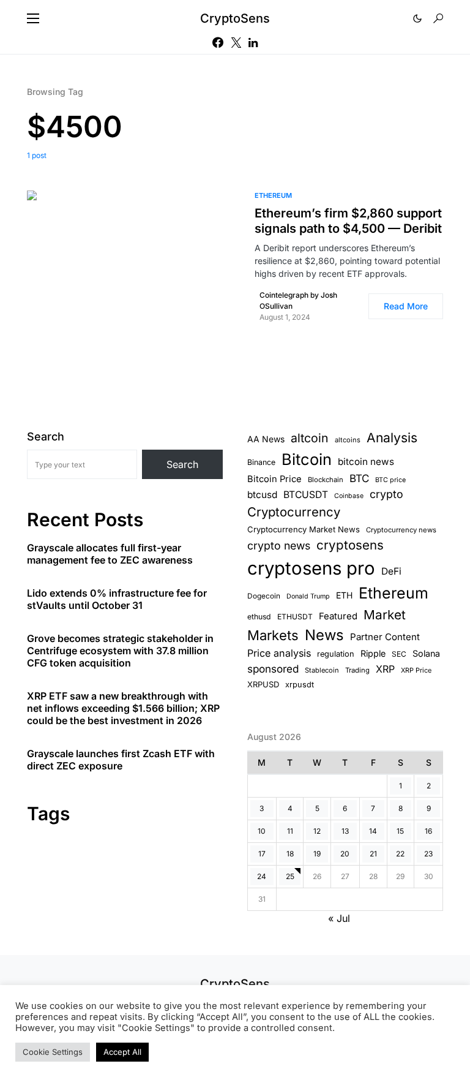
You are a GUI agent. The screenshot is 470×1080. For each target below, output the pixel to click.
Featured (338, 616)
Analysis (392, 437)
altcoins (347, 440)
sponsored (273, 668)
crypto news (278, 545)
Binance (261, 462)
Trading (357, 670)
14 (373, 831)
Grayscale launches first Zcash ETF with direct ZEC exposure (121, 759)
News (324, 635)
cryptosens (350, 545)
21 (373, 853)
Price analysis (279, 653)
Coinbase (349, 496)
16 (428, 831)
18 (290, 853)
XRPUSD (263, 684)
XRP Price (416, 670)
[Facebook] (217, 42)
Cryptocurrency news (401, 530)
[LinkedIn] (253, 42)
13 (345, 831)
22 (400, 853)
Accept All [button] (122, 1052)
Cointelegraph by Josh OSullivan (298, 300)
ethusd (259, 616)
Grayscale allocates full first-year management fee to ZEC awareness (110, 554)
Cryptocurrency (293, 511)
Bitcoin (307, 459)
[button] (33, 18)
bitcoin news (366, 461)
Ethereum (273, 195)
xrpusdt (299, 684)
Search (45, 436)
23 (428, 853)
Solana (426, 653)
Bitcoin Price (274, 479)
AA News (266, 439)
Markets (273, 635)
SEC (399, 654)
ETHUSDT (295, 616)
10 (262, 831)
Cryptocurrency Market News (303, 529)
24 (261, 876)
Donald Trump (308, 596)
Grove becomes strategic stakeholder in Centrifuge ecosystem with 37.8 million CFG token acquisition (120, 650)
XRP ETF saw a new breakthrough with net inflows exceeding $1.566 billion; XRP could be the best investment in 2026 (123, 708)
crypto (386, 494)
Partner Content (385, 637)
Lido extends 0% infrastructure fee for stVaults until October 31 (117, 599)
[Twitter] (236, 42)
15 (400, 831)
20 (344, 853)
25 (290, 876)
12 (317, 831)
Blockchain (325, 479)
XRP (385, 669)
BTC (359, 478)
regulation (335, 654)
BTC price (390, 480)
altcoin (310, 438)
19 (317, 853)
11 (290, 831)
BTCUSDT (305, 494)
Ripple (373, 653)
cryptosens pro (311, 568)
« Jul (339, 918)
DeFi (391, 571)
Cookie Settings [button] (53, 1052)
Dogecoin (263, 596)
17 (262, 853)
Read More (406, 306)
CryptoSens (235, 18)
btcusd (262, 494)
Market (385, 614)
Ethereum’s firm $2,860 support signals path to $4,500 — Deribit (348, 221)
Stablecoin (322, 670)
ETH (344, 595)
